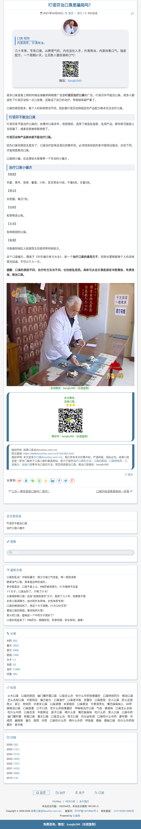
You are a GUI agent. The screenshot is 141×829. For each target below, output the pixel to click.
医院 (36, 720)
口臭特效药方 (111, 695)
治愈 (9, 664)
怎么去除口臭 (16, 700)
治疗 (9, 669)
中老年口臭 (40, 704)
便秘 (99, 720)
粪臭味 (109, 708)
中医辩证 (32, 700)
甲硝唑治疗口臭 (84, 708)
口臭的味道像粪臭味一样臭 (112, 491)
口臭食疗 (59, 700)
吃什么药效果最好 (61, 708)
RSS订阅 (70, 801)
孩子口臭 (56, 712)
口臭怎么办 (66, 695)
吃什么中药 (14, 712)
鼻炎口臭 (42, 716)
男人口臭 (113, 712)
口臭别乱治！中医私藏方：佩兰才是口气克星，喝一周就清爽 (41, 577)
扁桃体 (19, 720)
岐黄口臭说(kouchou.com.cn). (46, 811)
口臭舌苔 (29, 712)
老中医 (19, 724)
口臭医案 (28, 708)
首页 (70, 13)
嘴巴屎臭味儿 (115, 704)
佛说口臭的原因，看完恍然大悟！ (26, 610)
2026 (9, 744)
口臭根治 (82, 704)
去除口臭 (27, 464)
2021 (9, 768)
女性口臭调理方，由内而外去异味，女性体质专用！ (36, 601)
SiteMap (56, 801)
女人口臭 (113, 700)
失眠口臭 (29, 716)
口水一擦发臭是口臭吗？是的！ (31, 491)
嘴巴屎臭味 (85, 712)
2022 (9, 763)
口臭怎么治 (58, 716)
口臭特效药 (115, 460)
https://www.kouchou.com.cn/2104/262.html (48, 453)
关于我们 (84, 801)
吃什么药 (100, 712)
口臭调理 (55, 704)
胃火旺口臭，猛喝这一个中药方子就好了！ (31, 615)
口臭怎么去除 (123, 708)
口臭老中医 (74, 700)
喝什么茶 (70, 712)
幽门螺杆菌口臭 (47, 695)
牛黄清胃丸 (97, 704)
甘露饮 (88, 700)
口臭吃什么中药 (107, 716)
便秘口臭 (109, 720)
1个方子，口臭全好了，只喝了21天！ (28, 591)
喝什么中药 (76, 720)
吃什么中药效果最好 (88, 695)
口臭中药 (127, 712)
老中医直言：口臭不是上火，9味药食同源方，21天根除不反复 (42, 586)
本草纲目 (69, 704)
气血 (99, 708)
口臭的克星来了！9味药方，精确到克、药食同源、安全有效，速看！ (46, 620)
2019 (9, 778)
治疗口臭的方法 (82, 460)
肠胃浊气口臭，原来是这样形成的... (27, 582)
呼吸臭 (89, 720)
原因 (9, 655)
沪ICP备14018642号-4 (86, 811)
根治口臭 (127, 695)
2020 (9, 773)
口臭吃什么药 (58, 720)
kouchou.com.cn (51, 457)
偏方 (9, 645)
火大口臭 (13, 695)
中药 (9, 640)
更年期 (123, 716)
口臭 (38, 457)
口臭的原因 (100, 460)
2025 (9, 749)
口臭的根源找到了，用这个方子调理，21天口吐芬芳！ (38, 605)
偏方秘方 (45, 700)
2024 (9, 754)
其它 (79, 13)
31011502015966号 (123, 811)
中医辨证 (42, 712)
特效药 (27, 704)
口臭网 (76, 815)
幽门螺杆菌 (14, 716)
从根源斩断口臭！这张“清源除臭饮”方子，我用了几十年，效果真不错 (46, 596)
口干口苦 (42, 708)
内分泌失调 (88, 716)
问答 (9, 674)
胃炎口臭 (72, 716)
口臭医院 (100, 700)
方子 (9, 659)
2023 (9, 758)
